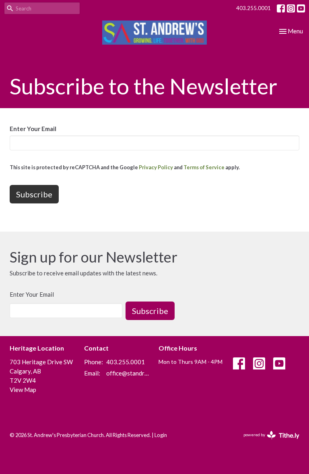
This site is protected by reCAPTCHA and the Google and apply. (125, 167)
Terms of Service (204, 167)
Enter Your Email (33, 128)
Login (160, 435)
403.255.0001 (253, 8)
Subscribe (150, 311)
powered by (267, 441)
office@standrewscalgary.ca (128, 373)
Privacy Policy (156, 167)
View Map (23, 389)
